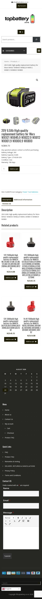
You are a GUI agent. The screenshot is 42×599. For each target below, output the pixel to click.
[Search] (36, 39)
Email (6, 500)
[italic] (22, 517)
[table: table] (28, 520)
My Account (22, 6)
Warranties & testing (12, 461)
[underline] (26, 517)
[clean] (30, 517)
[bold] (18, 517)
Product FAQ (9, 438)
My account (9, 424)
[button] (39, 50)
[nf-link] (19, 520)
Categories (10, 50)
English (8, 589)
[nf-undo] (6, 524)
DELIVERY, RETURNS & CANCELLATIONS (20, 466)
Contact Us (9, 419)
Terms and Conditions (13, 475)
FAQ (6, 452)
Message (8, 512)
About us (8, 415)
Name (6, 488)
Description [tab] (6, 200)
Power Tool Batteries (30, 192)
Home (7, 410)
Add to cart (14, 169)
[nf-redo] (10, 524)
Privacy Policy (10, 471)
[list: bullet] (10, 520)
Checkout (10, 433)
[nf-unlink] (23, 520)
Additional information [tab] (23, 200)
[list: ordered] (6, 520)
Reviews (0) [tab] (6, 204)
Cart (8, 428)
